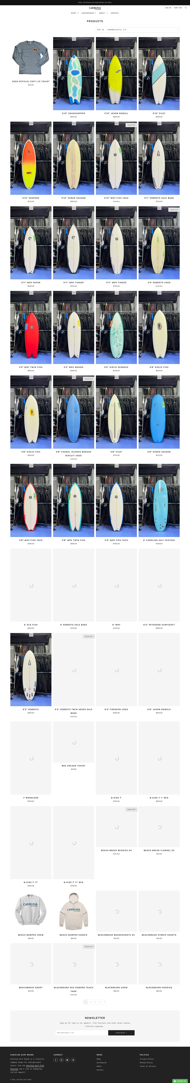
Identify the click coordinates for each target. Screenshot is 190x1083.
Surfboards (88, 13)
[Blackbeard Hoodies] (159, 963)
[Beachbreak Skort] (30, 963)
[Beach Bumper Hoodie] (73, 911)
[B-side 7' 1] (159, 758)
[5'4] (159, 242)
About (102, 13)
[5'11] (159, 158)
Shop (74, 13)
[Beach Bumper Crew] (30, 911)
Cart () (178, 8)
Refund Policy (146, 1063)
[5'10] (73, 73)
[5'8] (159, 327)
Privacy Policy (147, 1059)
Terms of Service (148, 1066)
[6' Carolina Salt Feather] (159, 500)
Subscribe (120, 1033)
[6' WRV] (116, 585)
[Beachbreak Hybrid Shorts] (159, 911)
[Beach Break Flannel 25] (159, 826)
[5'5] (73, 327)
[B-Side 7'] (116, 758)
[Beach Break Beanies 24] (116, 826)
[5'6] (116, 327)
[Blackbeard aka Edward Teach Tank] (73, 963)
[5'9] (116, 500)
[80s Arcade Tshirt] (73, 742)
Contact (115, 13)
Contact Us (181, 1081)
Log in (168, 8)
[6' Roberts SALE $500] (73, 585)
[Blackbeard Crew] (116, 963)
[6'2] (159, 585)
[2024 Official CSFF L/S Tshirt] (30, 57)
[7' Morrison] (30, 758)
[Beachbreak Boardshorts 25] (116, 911)
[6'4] (116, 669)
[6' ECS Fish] (30, 585)
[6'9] (159, 669)
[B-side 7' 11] (30, 842)
